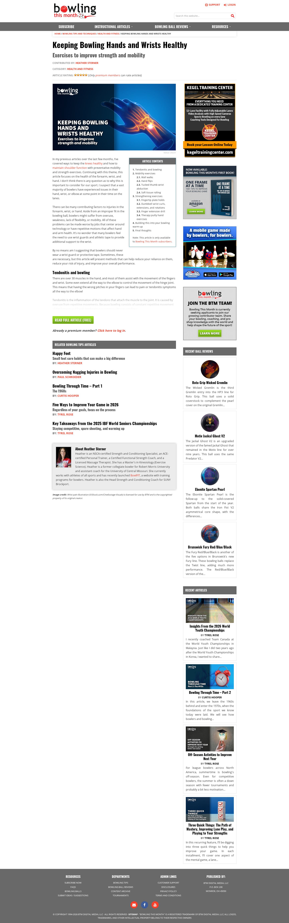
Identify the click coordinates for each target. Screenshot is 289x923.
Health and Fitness (108, 33)
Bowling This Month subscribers (153, 241)
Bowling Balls (73, 891)
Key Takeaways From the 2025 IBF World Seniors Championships (105, 423)
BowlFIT (135, 475)
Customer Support (168, 882)
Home (58, 33)
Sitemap (133, 914)
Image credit (170, 152)
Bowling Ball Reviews (120, 887)
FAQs (73, 887)
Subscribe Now (73, 882)
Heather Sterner (87, 63)
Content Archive (120, 891)
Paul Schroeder (69, 377)
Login (232, 4)
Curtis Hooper (68, 396)
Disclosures (168, 887)
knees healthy (94, 163)
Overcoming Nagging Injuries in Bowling (85, 372)
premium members (107, 75)
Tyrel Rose (65, 414)
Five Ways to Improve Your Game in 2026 (86, 404)
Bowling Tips (120, 882)
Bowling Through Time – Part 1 (77, 386)
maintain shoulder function (70, 168)
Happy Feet (62, 353)
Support (214, 4)
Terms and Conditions (168, 895)
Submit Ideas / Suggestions (73, 895)
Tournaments (121, 895)
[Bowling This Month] (75, 17)
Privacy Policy (168, 891)
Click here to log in (111, 331)
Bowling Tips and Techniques (79, 33)
